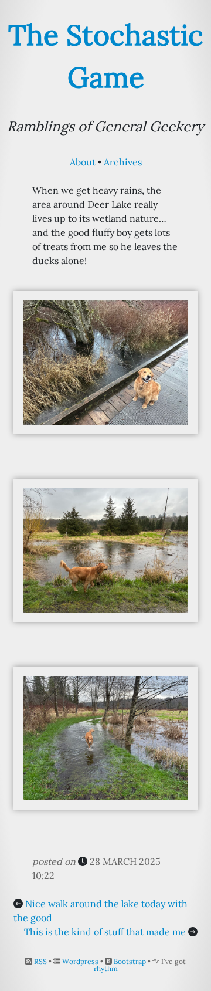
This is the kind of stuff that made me (105, 932)
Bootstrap (130, 961)
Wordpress (80, 961)
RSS (40, 961)
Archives (123, 162)
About (83, 162)
